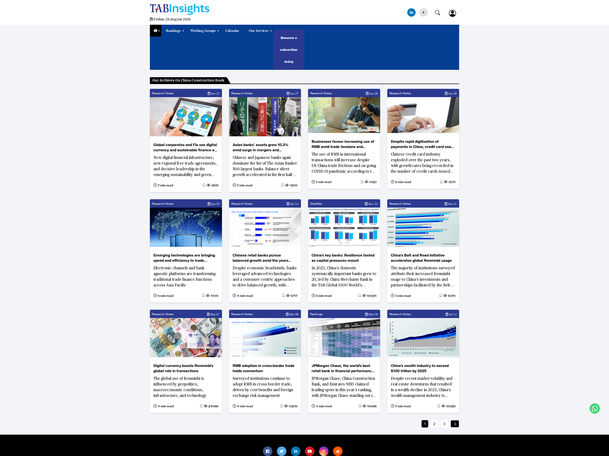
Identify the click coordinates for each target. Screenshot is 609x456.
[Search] (439, 11)
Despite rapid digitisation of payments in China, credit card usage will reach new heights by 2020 (423, 144)
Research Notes (162, 93)
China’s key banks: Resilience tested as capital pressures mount (343, 258)
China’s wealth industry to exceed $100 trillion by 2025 (420, 368)
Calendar (232, 30)
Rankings (173, 30)
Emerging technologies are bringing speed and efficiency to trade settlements (184, 258)
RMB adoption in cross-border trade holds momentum (264, 368)
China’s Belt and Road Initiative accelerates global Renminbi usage (421, 258)
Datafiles (316, 203)
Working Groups (203, 30)
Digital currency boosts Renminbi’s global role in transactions (183, 368)
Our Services (258, 30)
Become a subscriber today (289, 50)
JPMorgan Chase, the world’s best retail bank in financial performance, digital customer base (343, 368)
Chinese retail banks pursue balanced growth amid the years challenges (260, 258)
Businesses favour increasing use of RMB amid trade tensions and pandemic (343, 144)
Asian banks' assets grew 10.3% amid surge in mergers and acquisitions (260, 147)
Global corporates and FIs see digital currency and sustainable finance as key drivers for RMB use (185, 147)
